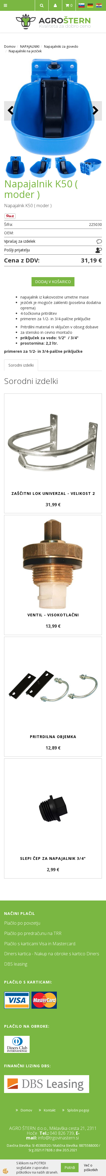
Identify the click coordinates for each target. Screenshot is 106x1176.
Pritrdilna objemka (53, 736)
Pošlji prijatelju (17, 249)
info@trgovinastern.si (58, 1138)
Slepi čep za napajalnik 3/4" (53, 858)
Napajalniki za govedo (61, 46)
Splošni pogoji (78, 1110)
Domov (9, 46)
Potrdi (69, 1167)
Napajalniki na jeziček (25, 51)
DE (90, 5)
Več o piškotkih (91, 1167)
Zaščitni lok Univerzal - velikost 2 (53, 493)
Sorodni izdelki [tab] (21, 365)
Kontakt (49, 1110)
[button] (95, 110)
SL (82, 5)
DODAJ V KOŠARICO (53, 281)
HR (99, 5)
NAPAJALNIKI (29, 46)
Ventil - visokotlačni (53, 614)
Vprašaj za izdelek (19, 241)
